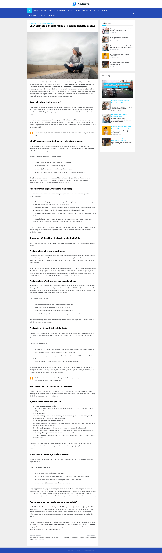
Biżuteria (113, 114)
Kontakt (52, 15)
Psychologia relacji (115, 102)
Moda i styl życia (115, 140)
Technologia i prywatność (110, 86)
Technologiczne (123, 86)
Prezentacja (119, 114)
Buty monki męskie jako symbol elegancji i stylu (119, 63)
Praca (78, 10)
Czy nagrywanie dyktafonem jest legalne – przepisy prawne (120, 29)
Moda (125, 138)
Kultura (43, 10)
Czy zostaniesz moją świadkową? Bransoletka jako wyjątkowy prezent (121, 46)
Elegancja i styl (115, 138)
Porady (70, 10)
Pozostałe (42, 15)
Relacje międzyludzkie (48, 23)
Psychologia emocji (122, 126)
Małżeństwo (61, 10)
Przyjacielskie (114, 116)
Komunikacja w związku (117, 100)
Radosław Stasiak (45, 29)
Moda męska (123, 140)
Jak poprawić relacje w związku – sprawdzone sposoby (120, 38)
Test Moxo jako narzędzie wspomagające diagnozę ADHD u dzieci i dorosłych (44, 539)
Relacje (96, 10)
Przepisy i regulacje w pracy (122, 84)
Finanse (35, 10)
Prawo (111, 84)
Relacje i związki (115, 104)
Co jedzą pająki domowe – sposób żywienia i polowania (80, 537)
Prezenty (125, 114)
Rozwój (104, 10)
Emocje (32, 23)
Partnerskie (126, 100)
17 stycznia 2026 (117, 110)
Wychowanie (33, 15)
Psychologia (87, 10)
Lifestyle (52, 10)
